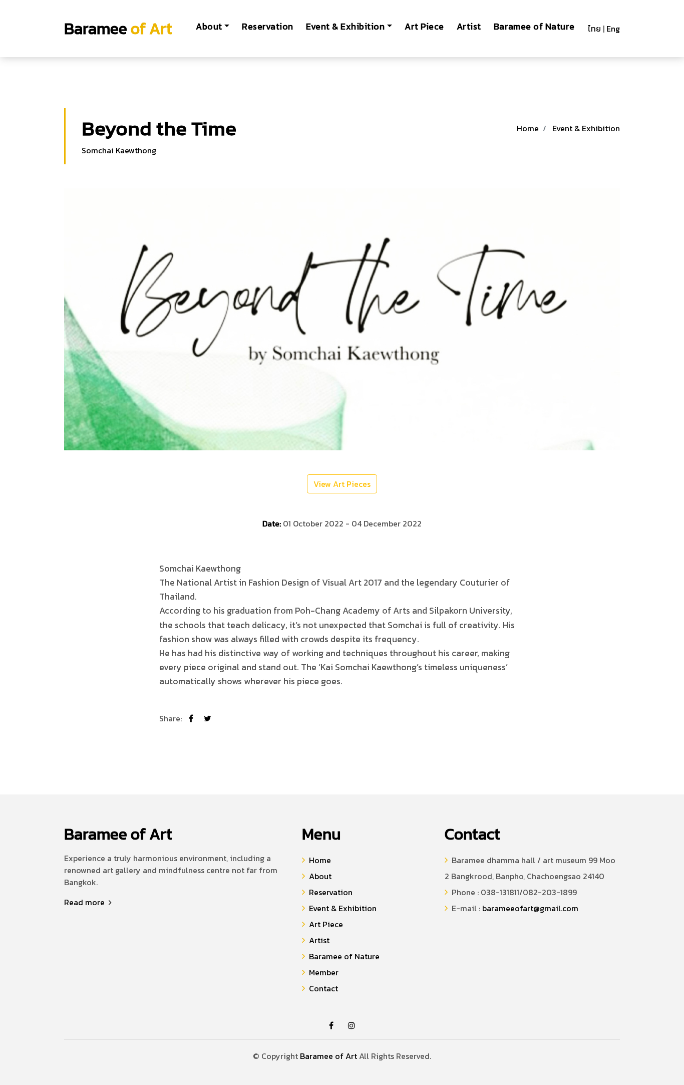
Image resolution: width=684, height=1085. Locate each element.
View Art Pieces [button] (342, 484)
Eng (613, 29)
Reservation (267, 26)
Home (528, 128)
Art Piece (424, 26)
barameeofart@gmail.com (530, 908)
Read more (85, 902)
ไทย (594, 29)
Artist (469, 26)
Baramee (118, 29)
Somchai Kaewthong (120, 150)
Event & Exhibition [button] (345, 26)
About (320, 876)
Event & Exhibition (586, 128)
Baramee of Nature (534, 26)
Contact (323, 988)
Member (323, 972)
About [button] (209, 26)
